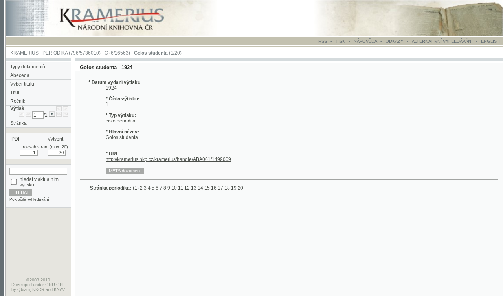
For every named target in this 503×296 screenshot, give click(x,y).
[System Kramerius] (121, 34)
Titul (14, 92)
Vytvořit (55, 139)
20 (240, 188)
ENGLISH (490, 41)
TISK (341, 41)
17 (220, 188)
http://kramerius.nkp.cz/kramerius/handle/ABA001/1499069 (168, 159)
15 (207, 188)
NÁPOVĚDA (365, 41)
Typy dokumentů (27, 66)
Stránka (18, 123)
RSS (322, 41)
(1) (136, 188)
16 (214, 188)
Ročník (17, 101)
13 (193, 188)
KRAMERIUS (24, 53)
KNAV (59, 289)
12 (187, 188)
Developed (21, 284)
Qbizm (23, 289)
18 (227, 188)
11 (180, 188)
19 (234, 188)
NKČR (38, 289)
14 (200, 188)
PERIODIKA (55, 53)
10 (174, 188)
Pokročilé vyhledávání (29, 199)
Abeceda (19, 75)
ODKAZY (394, 41)
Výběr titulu (22, 84)
